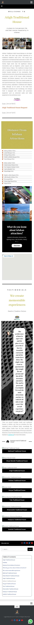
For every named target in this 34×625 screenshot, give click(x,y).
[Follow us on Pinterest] (27, 543)
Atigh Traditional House (9, 560)
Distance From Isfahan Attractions (11, 565)
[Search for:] (14, 549)
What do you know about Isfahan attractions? (14, 568)
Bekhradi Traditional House (10, 573)
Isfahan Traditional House (9, 581)
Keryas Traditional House (9, 584)
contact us (11, 434)
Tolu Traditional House (8, 586)
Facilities (5, 562)
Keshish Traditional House (9, 594)
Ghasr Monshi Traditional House (11, 576)
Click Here (17, 245)
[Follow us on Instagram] (22, 543)
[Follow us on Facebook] (24, 543)
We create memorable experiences (11, 570)
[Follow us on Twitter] (29, 543)
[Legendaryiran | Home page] (3, 2)
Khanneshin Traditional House (10, 589)
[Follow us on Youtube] (32, 543)
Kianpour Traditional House (10, 592)
